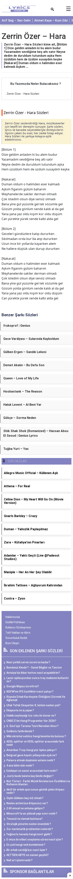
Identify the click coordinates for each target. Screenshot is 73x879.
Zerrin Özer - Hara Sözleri (23, 93)
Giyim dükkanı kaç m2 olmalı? (24, 798)
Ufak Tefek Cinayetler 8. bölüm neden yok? (33, 705)
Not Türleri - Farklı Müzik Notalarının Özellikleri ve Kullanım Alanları (38, 783)
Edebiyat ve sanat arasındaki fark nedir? (32, 770)
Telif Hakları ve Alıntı (17, 632)
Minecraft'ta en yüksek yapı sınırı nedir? (31, 813)
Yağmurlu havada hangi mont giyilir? (29, 834)
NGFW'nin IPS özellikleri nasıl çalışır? (30, 691)
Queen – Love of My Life (21, 378)
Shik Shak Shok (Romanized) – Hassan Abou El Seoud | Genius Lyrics (35, 433)
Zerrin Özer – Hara (34, 36)
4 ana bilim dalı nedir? (20, 765)
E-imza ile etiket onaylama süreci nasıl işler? (34, 839)
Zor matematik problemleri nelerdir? (29, 829)
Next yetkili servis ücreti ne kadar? (28, 662)
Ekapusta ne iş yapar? (20, 710)
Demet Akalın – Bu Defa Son (23, 365)
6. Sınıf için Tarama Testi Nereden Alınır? (32, 726)
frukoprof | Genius (16, 325)
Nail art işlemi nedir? (19, 860)
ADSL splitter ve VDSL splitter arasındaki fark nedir (35, 743)
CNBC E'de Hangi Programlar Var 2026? (31, 720)
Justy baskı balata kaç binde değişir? (30, 776)
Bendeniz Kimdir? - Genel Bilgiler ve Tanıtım (34, 667)
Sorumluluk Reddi (16, 637)
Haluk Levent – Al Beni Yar (22, 404)
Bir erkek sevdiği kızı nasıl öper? (26, 850)
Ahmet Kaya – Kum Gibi (51, 20)
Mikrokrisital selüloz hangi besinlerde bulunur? (36, 736)
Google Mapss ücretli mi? (22, 686)
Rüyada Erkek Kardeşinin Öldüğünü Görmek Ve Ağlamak (35, 698)
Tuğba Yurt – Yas (16, 449)
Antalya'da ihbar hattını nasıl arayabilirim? (33, 672)
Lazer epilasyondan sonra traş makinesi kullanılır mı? (37, 679)
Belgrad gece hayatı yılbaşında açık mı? (31, 755)
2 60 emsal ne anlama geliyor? (25, 808)
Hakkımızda (12, 617)
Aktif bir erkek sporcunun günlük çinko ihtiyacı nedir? (35, 791)
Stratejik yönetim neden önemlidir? (28, 824)
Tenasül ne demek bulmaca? (24, 818)
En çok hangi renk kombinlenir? (25, 844)
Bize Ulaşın (12, 643)
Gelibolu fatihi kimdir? (20, 731)
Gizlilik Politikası (15, 622)
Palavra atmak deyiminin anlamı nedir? (30, 760)
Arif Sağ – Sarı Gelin (16, 20)
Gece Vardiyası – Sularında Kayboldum (31, 339)
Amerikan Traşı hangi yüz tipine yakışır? (31, 750)
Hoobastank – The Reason (22, 391)
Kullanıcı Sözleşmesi (18, 627)
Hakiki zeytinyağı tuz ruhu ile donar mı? (31, 715)
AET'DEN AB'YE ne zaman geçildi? (27, 855)
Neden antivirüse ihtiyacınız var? (27, 803)
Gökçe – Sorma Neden (19, 418)
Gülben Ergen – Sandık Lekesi (24, 352)
